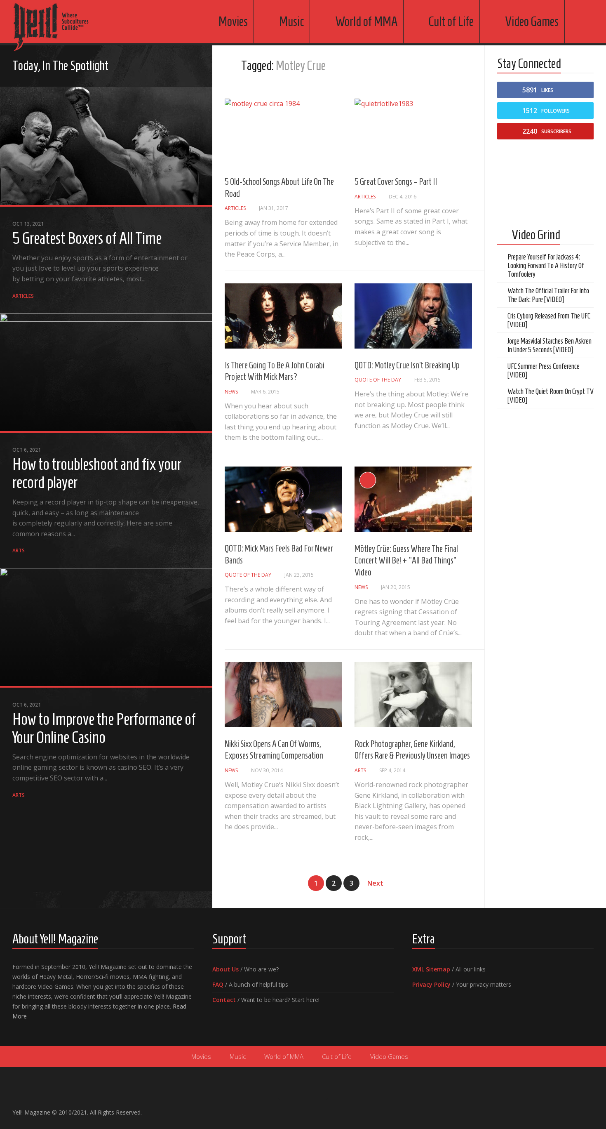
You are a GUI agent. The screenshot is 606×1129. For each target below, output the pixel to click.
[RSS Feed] (195, 67)
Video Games (532, 21)
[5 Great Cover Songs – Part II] (413, 132)
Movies (233, 21)
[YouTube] (169, 67)
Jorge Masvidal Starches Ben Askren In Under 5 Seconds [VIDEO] (549, 345)
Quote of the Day (378, 379)
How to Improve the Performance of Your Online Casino (104, 728)
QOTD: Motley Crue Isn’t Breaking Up (407, 365)
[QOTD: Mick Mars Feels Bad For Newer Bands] (283, 499)
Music (291, 21)
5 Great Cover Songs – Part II (396, 181)
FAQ (217, 984)
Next (375, 883)
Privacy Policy (431, 984)
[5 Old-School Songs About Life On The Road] (283, 132)
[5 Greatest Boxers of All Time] (106, 146)
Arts (18, 550)
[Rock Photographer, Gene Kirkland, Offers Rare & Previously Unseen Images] (413, 694)
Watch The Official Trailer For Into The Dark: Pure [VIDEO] (548, 295)
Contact (224, 1000)
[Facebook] (155, 67)
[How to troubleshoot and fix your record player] (106, 373)
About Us (225, 969)
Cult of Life (451, 21)
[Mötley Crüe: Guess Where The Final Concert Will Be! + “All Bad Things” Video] (413, 499)
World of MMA (366, 21)
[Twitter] (182, 67)
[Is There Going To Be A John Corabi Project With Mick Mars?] (283, 316)
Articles (23, 295)
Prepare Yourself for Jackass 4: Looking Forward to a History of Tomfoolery (545, 265)
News (231, 391)
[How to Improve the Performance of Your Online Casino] (106, 627)
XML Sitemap (431, 969)
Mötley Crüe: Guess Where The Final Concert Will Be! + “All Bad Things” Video (406, 560)
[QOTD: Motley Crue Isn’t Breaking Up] (413, 316)
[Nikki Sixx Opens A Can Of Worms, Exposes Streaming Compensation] (283, 694)
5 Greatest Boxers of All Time (87, 238)
